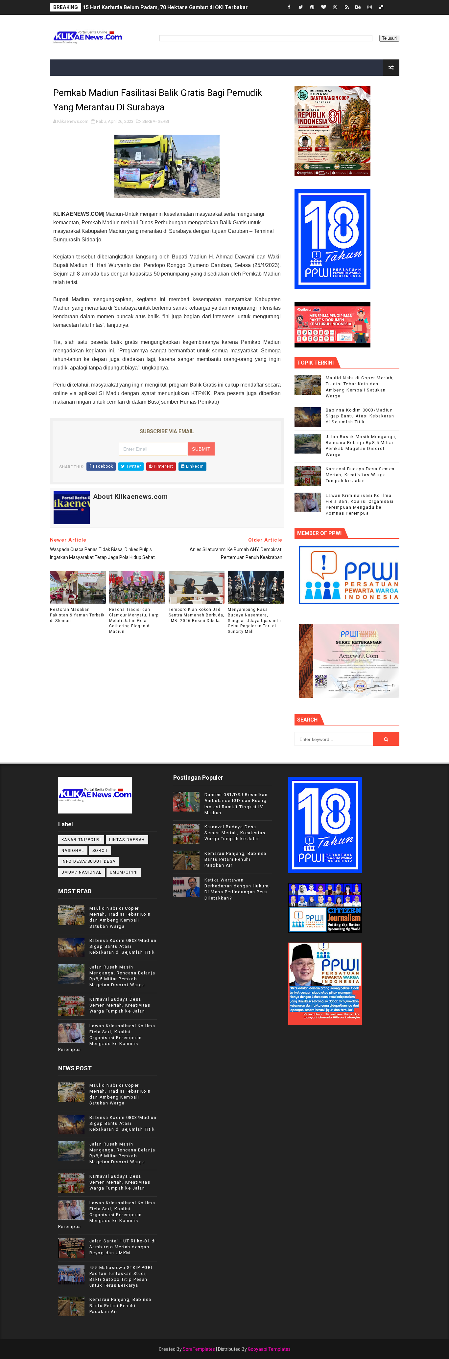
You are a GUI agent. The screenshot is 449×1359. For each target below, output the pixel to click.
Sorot (100, 850)
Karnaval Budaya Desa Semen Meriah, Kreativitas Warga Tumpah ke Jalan (360, 474)
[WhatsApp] (393, 7)
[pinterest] (312, 7)
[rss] (347, 7)
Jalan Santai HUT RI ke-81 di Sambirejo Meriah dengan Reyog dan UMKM (122, 1246)
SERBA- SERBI (155, 121)
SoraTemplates (199, 1349)
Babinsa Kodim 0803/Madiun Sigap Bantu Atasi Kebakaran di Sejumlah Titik (360, 416)
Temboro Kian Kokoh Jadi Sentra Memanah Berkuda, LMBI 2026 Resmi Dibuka (197, 615)
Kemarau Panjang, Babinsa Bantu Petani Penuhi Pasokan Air (120, 1305)
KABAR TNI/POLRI (81, 839)
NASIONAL (72, 850)
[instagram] (370, 7)
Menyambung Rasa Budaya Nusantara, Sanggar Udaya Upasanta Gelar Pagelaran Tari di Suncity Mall (254, 620)
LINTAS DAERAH (127, 839)
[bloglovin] (324, 7)
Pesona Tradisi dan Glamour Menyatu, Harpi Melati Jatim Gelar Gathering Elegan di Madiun (134, 620)
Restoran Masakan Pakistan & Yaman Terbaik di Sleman (77, 615)
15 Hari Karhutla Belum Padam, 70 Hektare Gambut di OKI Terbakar (165, 7)
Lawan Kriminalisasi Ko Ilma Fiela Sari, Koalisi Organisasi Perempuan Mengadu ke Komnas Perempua (106, 1037)
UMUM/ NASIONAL (81, 872)
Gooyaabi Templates (269, 1349)
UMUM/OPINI (124, 872)
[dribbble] (335, 7)
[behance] (358, 7)
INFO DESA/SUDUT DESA (88, 861)
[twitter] (301, 7)
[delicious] (381, 7)
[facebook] (289, 7)
